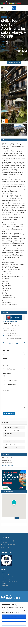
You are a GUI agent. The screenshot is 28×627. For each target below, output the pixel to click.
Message (6, 390)
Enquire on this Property (14, 62)
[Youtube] (18, 326)
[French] (9, 3)
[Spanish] (21, 3)
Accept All (14, 616)
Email (5, 358)
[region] (14, 614)
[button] (14, 503)
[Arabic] (2, 3)
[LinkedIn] (6, 547)
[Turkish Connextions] (14, 317)
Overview (5, 422)
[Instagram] (6, 1)
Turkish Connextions (10, 322)
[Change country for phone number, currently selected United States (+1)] (5, 369)
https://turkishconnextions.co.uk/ (14, 338)
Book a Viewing (12, 385)
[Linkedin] (9, 326)
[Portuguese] (17, 3)
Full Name (6, 350)
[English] (8, 3)
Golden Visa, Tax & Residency (9, 581)
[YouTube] (10, 547)
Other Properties (14, 343)
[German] (11, 3)
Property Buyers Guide (7, 577)
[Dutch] (6, 3)
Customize (14, 620)
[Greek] (13, 3)
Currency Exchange (7, 575)
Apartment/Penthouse (10, 435)
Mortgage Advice (13, 376)
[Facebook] (3, 326)
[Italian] (15, 3)
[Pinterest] (12, 326)
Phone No (6, 366)
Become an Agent (6, 579)
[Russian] (19, 3)
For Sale (16, 438)
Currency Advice (12, 380)
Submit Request (9, 413)
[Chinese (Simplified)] (4, 3)
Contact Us (5, 585)
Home (3, 572)
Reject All (14, 624)
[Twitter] (6, 326)
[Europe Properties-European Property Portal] (14, 8)
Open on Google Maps (8, 465)
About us (4, 583)
